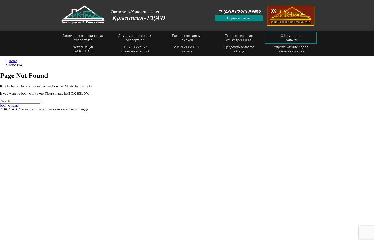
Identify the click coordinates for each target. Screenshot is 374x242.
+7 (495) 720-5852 (239, 12)
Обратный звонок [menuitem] (238, 18)
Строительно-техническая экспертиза (83, 38)
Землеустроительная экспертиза (135, 38)
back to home (9, 105)
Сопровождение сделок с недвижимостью (291, 49)
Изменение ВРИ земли (187, 49)
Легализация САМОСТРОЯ (83, 49)
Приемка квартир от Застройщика (239, 38)
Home (13, 61)
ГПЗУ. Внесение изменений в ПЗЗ (135, 49)
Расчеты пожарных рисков (187, 38)
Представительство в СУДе (239, 49)
